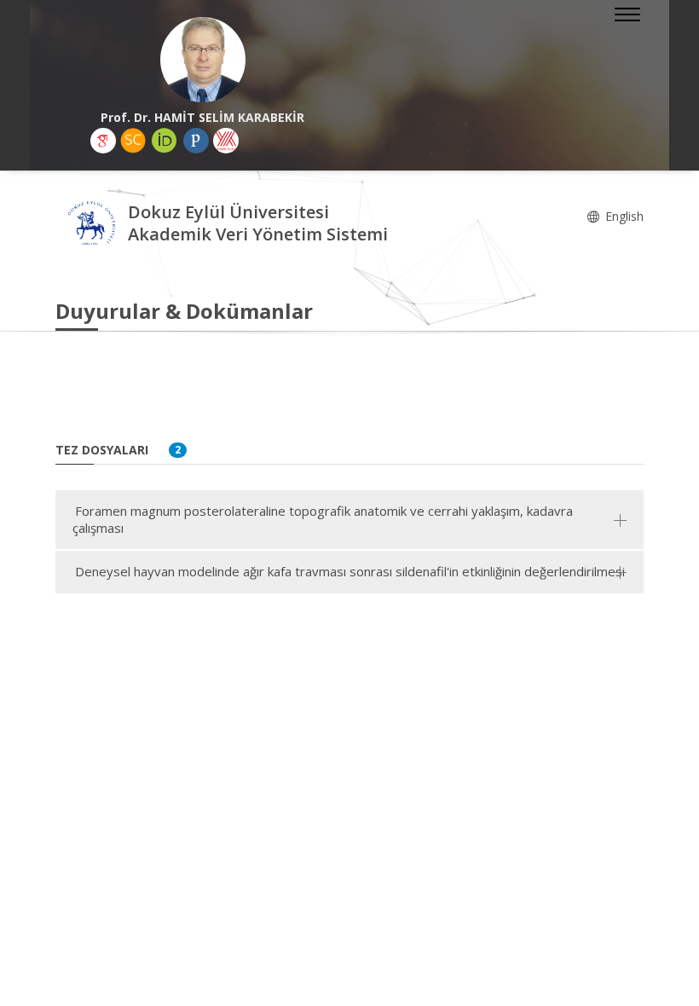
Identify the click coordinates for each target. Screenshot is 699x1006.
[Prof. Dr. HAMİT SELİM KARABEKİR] (202, 59)
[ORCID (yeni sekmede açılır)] (164, 140)
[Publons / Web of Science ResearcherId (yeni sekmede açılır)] (196, 140)
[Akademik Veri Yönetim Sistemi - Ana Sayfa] (91, 225)
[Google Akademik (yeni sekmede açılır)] (103, 140)
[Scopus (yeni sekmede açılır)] (133, 140)
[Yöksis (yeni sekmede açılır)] (226, 140)
